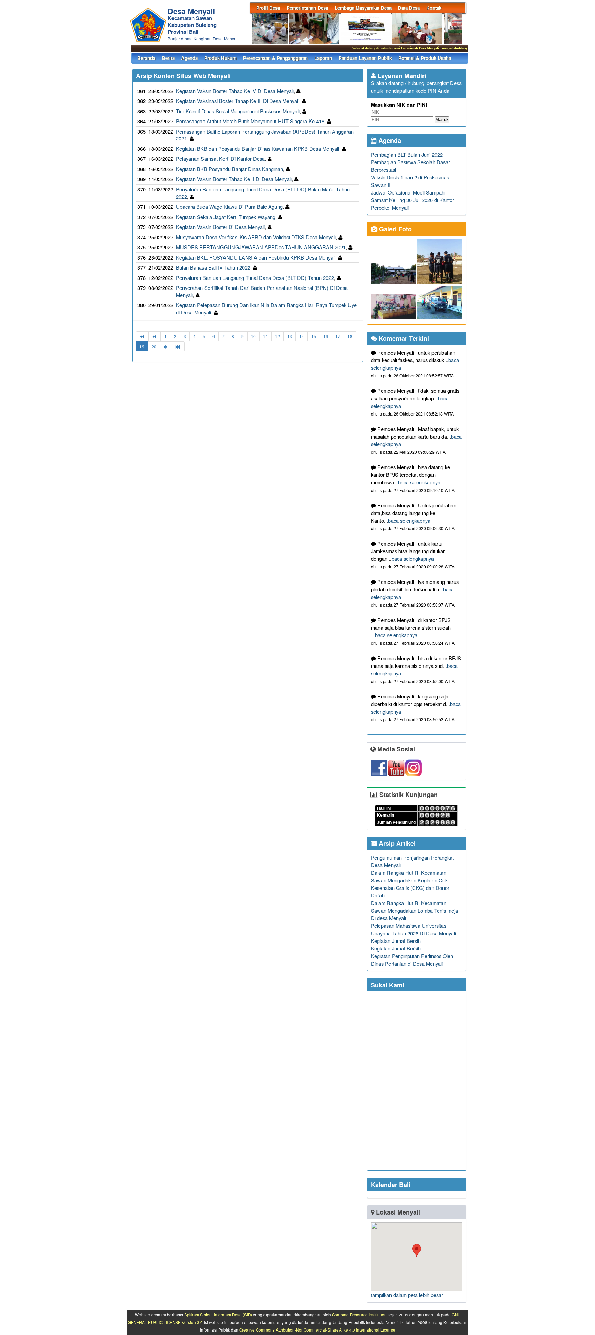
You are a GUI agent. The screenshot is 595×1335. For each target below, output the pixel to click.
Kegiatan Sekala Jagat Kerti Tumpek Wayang (225, 216)
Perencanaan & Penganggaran (275, 58)
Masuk (442, 119)
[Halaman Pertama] (142, 336)
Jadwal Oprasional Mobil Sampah (408, 192)
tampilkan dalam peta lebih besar (407, 1295)
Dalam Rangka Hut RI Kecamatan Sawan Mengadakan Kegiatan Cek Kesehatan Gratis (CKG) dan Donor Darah (410, 884)
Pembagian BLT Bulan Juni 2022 (407, 154)
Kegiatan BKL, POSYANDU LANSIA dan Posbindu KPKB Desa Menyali (255, 257)
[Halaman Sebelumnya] (154, 336)
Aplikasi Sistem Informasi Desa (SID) (218, 1314)
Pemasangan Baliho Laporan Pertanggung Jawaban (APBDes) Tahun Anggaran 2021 (265, 135)
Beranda (146, 58)
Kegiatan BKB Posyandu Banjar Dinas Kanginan (229, 168)
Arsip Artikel (396, 843)
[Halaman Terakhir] (178, 346)
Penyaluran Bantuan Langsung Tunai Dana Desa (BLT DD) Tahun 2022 (255, 277)
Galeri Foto (394, 228)
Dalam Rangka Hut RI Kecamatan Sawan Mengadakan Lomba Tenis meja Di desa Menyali (414, 910)
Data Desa (409, 7)
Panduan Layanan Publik (365, 58)
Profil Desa (268, 7)
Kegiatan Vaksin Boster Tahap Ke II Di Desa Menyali (234, 178)
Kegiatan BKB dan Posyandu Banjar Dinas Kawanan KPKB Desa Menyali (257, 148)
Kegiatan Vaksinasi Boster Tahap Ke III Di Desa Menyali (237, 100)
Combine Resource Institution (359, 1314)
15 (313, 336)
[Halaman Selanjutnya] (166, 346)
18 (349, 336)
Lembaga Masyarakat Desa (363, 7)
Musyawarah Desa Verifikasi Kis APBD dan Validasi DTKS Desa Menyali (256, 237)
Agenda (189, 58)
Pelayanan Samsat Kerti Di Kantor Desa (220, 158)
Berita (168, 58)
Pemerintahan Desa (307, 7)
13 (289, 336)
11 (265, 336)
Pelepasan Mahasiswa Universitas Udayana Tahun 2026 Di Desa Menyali (413, 929)
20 (154, 346)
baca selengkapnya (419, 482)
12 (277, 336)
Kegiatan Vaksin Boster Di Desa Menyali (220, 226)
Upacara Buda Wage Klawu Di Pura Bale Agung (229, 206)
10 (253, 336)
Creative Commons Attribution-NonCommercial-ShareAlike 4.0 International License (317, 1330)
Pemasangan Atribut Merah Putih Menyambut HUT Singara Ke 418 (250, 121)
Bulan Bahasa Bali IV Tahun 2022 (213, 267)
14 (301, 336)
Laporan (323, 58)
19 (141, 346)
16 (325, 336)
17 (337, 336)
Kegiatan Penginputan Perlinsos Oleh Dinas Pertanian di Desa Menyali (412, 959)
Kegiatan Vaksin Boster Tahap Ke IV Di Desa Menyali (235, 90)
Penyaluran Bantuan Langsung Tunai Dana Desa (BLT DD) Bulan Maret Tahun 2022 (263, 193)
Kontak (433, 7)
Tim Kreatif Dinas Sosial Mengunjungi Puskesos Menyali (238, 111)
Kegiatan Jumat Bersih (396, 940)
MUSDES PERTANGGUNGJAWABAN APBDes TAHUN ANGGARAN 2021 (261, 247)
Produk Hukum (220, 58)
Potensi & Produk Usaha (424, 58)
